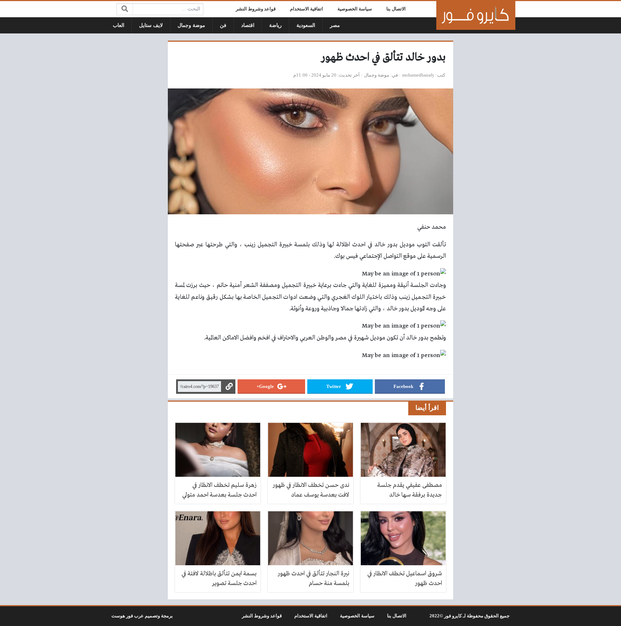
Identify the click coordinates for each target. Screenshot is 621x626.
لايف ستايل (151, 25)
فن (223, 25)
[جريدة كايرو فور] (475, 15)
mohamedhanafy (418, 75)
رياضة (275, 25)
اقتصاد (247, 25)
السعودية (305, 25)
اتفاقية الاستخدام (306, 9)
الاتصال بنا (396, 9)
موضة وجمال (191, 25)
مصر (335, 25)
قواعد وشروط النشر (256, 9)
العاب (118, 25)
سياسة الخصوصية (354, 9)
